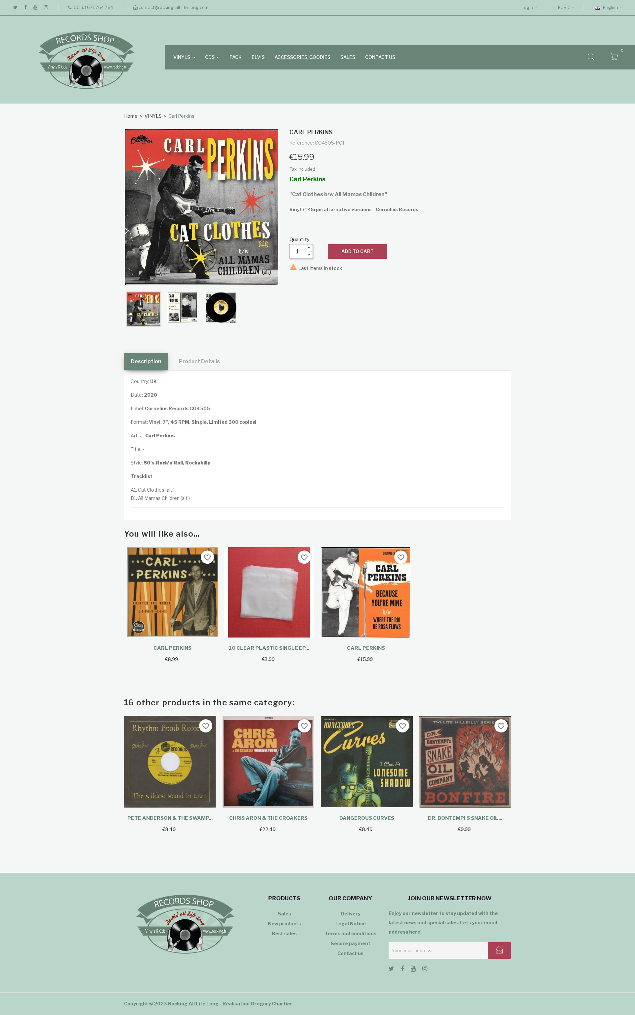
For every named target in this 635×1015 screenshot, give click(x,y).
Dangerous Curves (366, 818)
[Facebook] (25, 7)
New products (284, 923)
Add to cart (357, 251)
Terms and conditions (350, 933)
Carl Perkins (172, 648)
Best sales (284, 933)
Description (146, 361)
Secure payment (350, 943)
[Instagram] (46, 7)
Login (528, 7)
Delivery (350, 913)
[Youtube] (35, 7)
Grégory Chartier (271, 1003)
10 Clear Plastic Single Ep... (269, 648)
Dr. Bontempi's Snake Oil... (465, 818)
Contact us (350, 953)
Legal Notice (350, 923)
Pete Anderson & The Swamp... (170, 818)
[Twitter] (15, 7)
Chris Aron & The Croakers (268, 818)
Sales (284, 913)
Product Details (199, 361)
